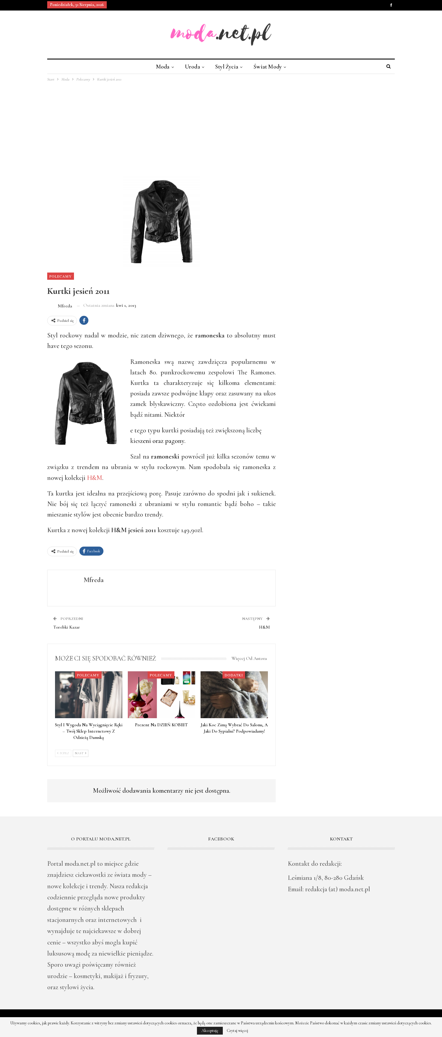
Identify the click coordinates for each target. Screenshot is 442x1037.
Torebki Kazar (66, 627)
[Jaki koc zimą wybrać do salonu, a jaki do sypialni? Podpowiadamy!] (234, 694)
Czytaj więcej (237, 1031)
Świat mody (267, 66)
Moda (163, 66)
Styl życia (226, 66)
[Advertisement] (221, 128)
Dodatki (234, 675)
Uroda (192, 66)
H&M (94, 478)
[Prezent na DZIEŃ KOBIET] (161, 694)
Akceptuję (209, 1030)
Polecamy (60, 276)
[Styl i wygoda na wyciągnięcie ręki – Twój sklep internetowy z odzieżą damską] (88, 694)
